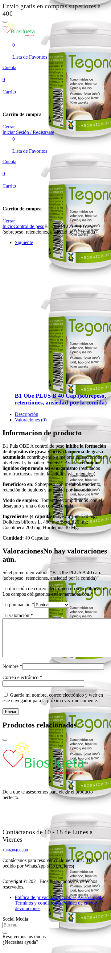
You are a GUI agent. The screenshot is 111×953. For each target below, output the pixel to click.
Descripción (26, 414)
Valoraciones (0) (31, 419)
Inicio (8, 226)
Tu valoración (17, 615)
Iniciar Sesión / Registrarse (28, 132)
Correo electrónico (22, 677)
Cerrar (8, 126)
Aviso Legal (89, 897)
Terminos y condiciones (38, 902)
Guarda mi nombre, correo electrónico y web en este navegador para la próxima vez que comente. (52, 697)
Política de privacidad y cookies (45, 897)
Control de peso (29, 226)
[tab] (62, 414)
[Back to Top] (4, 740)
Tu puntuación (18, 604)
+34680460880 (15, 850)
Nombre (12, 666)
